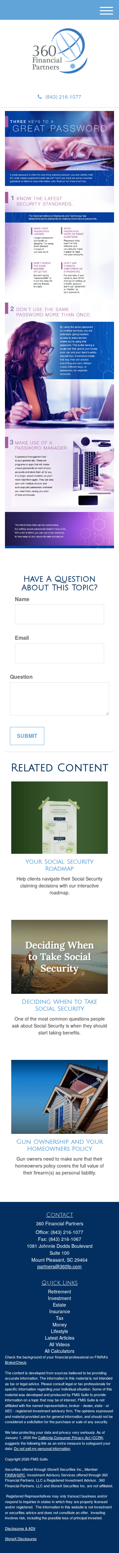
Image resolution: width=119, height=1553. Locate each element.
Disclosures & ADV (20, 1528)
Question (21, 676)
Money (60, 1324)
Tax (59, 1318)
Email (22, 637)
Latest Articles (59, 1337)
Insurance (59, 1311)
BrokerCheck (15, 1362)
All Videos (59, 1344)
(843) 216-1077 (63, 96)
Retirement (59, 1291)
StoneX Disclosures (21, 1538)
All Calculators (59, 1351)
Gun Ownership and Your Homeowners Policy (59, 1145)
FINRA (10, 1474)
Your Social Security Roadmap (59, 865)
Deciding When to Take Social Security (59, 1005)
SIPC (21, 1474)
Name (22, 599)
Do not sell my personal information (42, 1448)
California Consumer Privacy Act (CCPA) (70, 1437)
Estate (59, 1304)
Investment (59, 1298)
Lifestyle (59, 1331)
